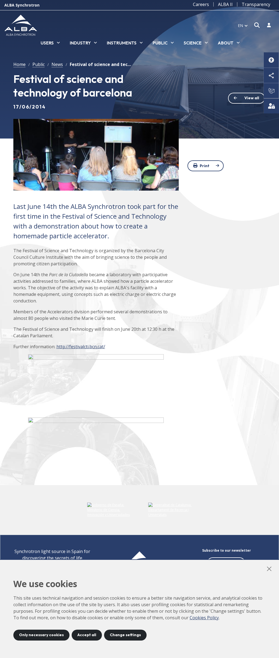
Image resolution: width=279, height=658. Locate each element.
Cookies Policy (204, 618)
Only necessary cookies (41, 634)
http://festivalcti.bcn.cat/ (80, 347)
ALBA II (225, 4)
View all (251, 97)
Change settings (125, 634)
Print (204, 165)
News (57, 64)
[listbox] (50, 43)
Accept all (86, 634)
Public (38, 64)
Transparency (256, 4)
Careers (201, 4)
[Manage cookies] (271, 105)
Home (19, 64)
